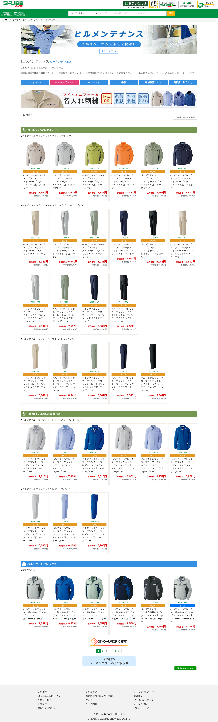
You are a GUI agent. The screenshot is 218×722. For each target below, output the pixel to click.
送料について (92, 692)
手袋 (123, 82)
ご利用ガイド (44, 692)
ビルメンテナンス (30, 20)
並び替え (27, 114)
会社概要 (138, 696)
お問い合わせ (44, 700)
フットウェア (35, 82)
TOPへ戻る (109, 51)
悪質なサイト (44, 704)
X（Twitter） (92, 704)
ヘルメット (94, 82)
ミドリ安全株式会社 (144, 692)
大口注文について (47, 708)
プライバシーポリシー (145, 700)
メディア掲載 (140, 704)
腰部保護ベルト (153, 82)
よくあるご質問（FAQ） (50, 696)
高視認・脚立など (183, 82)
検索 (171, 13)
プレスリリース (141, 708)
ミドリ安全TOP (13, 20)
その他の (107, 661)
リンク (89, 700)
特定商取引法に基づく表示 (99, 696)
